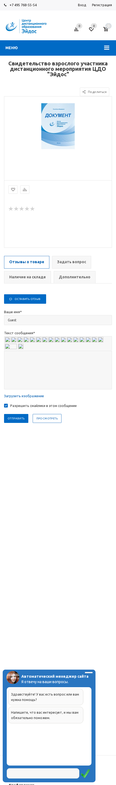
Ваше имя (13, 312)
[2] (16, 209)
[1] (11, 209)
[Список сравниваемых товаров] (77, 31)
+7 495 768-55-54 (23, 5)
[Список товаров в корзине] (108, 31)
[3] (22, 209)
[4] (27, 209)
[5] (32, 209)
